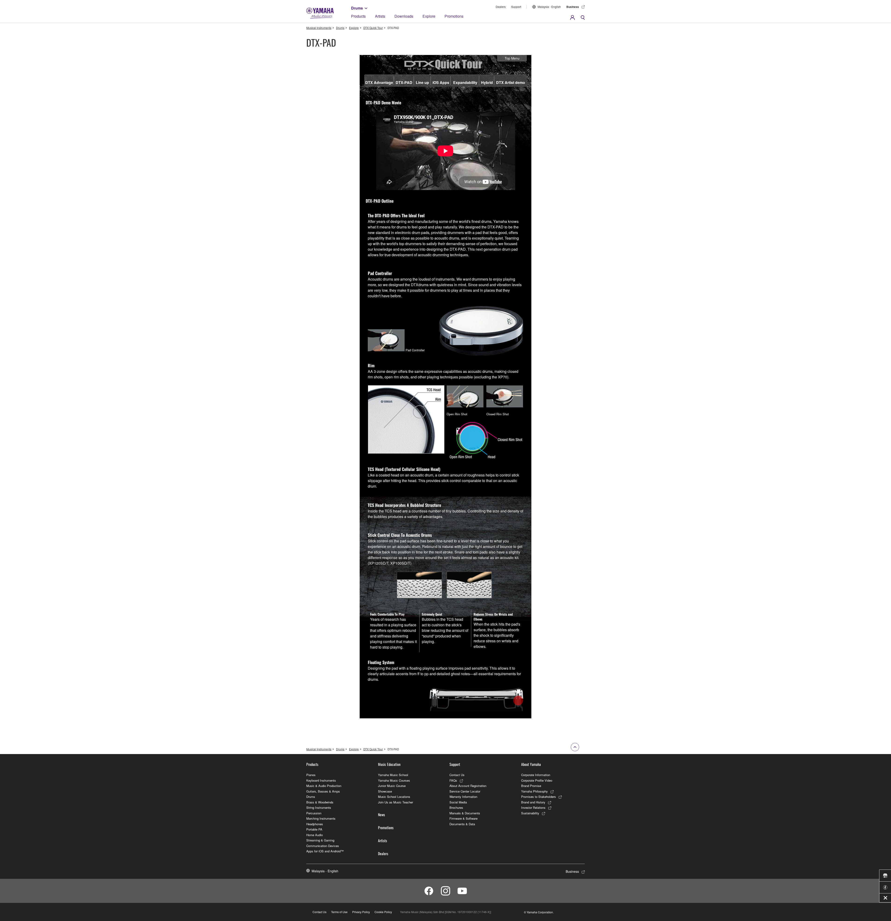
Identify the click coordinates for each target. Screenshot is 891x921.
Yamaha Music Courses (394, 780)
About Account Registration (467, 785)
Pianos (311, 775)
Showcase (385, 791)
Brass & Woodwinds (319, 802)
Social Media (458, 802)
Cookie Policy (383, 912)
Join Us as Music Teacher (395, 802)
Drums (357, 8)
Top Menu (512, 58)
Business (572, 7)
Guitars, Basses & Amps (323, 791)
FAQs (453, 780)
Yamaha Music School (393, 775)
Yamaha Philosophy (534, 791)
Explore (429, 16)
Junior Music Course (392, 785)
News (381, 814)
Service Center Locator (464, 791)
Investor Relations (533, 807)
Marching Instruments (321, 818)
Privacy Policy (361, 912)
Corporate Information (535, 775)
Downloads (403, 16)
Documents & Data (462, 824)
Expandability (465, 82)
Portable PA (314, 829)
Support (516, 7)
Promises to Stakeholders (538, 796)
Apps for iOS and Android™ (325, 851)
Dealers (501, 7)
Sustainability (530, 813)
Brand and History (533, 802)
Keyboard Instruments (321, 780)
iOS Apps (441, 82)
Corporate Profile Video (536, 780)
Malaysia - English (549, 7)
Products (358, 16)
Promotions (454, 16)
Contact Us (457, 775)
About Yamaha (531, 764)
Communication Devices (322, 846)
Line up (422, 82)
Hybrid (487, 82)
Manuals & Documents (464, 813)
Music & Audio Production (323, 785)
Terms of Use (339, 912)
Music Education (389, 764)
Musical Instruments (318, 28)
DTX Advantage (379, 82)
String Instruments (318, 807)
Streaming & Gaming (320, 840)
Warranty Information (463, 796)
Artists (380, 16)
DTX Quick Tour (373, 28)
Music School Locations (394, 796)
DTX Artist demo (510, 82)
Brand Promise (531, 785)
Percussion (313, 813)
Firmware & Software (463, 818)
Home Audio (314, 835)
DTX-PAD (404, 82)
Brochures (456, 807)
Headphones (314, 824)
